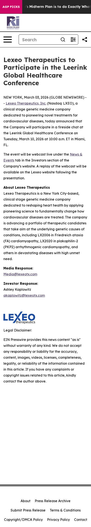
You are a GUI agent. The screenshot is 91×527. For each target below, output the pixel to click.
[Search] (63, 39)
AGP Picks (11, 7)
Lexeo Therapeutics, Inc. (26, 103)
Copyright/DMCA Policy (23, 519)
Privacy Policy (58, 519)
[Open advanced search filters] (73, 39)
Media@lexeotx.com (20, 274)
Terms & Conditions (65, 510)
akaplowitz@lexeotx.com (24, 295)
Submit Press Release (28, 510)
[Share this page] (85, 39)
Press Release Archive (52, 501)
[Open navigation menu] (7, 39)
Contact (80, 519)
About (25, 501)
